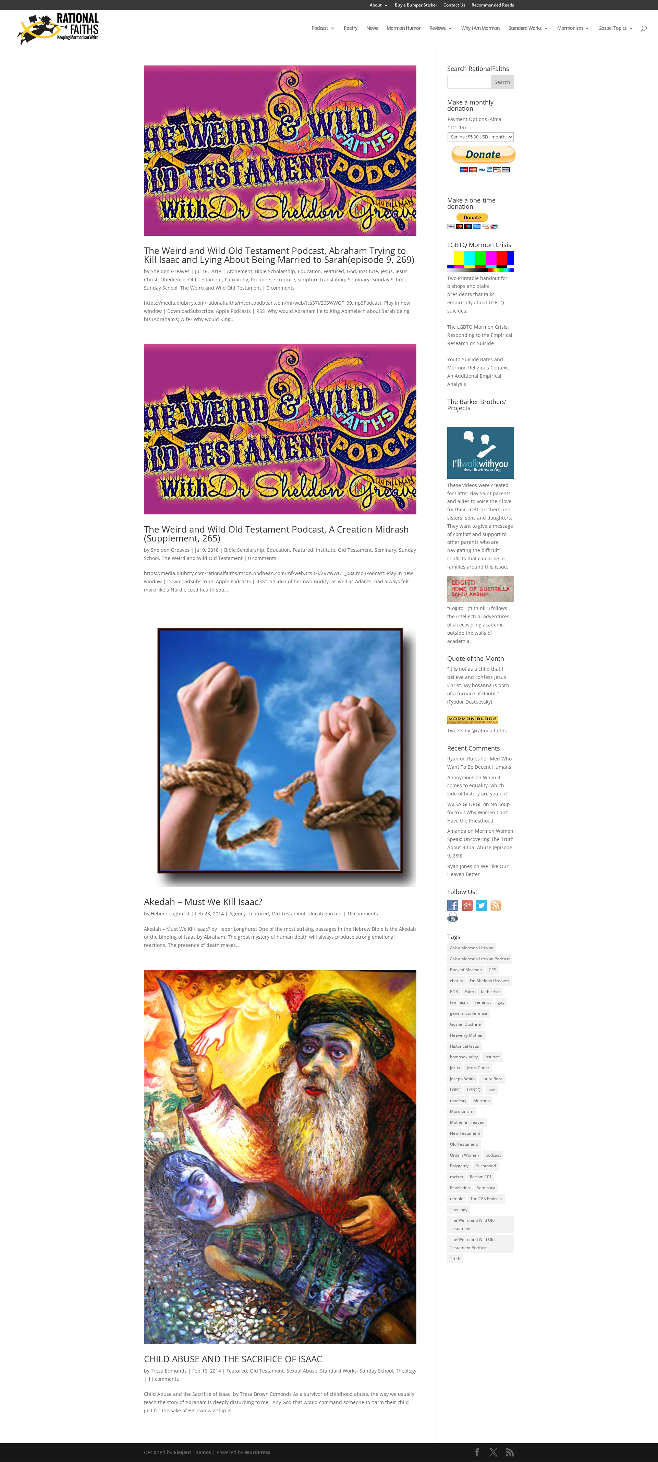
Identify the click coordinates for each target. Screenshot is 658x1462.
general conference (468, 1013)
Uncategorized (325, 913)
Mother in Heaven (467, 1122)
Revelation (460, 1188)
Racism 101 (481, 1177)
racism (456, 1177)
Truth (455, 1259)
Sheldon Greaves (170, 271)
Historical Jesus (464, 1046)
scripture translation (321, 279)
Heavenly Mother (466, 1035)
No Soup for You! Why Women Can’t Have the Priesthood (478, 812)
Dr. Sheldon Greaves (489, 981)
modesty (458, 1101)
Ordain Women (464, 1155)
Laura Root (492, 1079)
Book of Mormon (466, 970)
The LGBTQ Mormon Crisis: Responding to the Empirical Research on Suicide (479, 335)
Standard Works (525, 28)
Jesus (387, 271)
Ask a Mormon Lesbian (472, 948)
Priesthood (485, 1166)
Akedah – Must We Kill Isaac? (203, 902)
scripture (284, 279)
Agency (237, 913)
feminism (459, 1002)
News (372, 28)
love (491, 1090)
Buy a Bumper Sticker (416, 5)
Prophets (261, 279)
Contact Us (454, 5)
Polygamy (459, 1166)
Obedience (172, 279)
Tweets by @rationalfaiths (477, 730)
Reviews (437, 28)
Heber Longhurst (170, 913)
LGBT (473, 509)
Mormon (481, 1101)
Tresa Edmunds (169, 1370)
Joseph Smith (462, 1079)
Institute (368, 271)
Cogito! (457, 608)
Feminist (483, 1002)
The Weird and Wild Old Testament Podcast (472, 1243)
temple (456, 1199)
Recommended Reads (493, 5)
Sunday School (389, 279)
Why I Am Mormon (480, 28)
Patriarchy (236, 279)
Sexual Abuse (302, 1370)
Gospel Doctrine (465, 1024)
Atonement (239, 271)
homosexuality (464, 1057)
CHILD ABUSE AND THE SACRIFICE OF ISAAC (233, 1359)
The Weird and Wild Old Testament (220, 287)
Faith (469, 992)
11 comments (163, 1379)
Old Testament (205, 279)
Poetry (350, 28)
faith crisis (490, 992)
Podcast (320, 28)
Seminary (358, 279)
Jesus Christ (478, 1068)
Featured (334, 271)
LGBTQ (473, 1090)
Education (309, 271)
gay (501, 1002)
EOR (454, 992)
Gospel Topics (612, 28)
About (376, 5)
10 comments (362, 913)
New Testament (465, 1133)
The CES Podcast (486, 1199)
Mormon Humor (404, 28)
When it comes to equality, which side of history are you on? (477, 785)
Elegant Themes (192, 1452)
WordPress (257, 1452)
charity (456, 981)
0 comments (281, 287)
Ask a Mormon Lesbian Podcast (480, 959)
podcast (493, 1155)
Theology (406, 1370)
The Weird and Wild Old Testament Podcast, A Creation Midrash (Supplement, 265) (276, 533)
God (351, 271)
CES (492, 970)
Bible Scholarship (275, 271)
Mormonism (570, 28)
